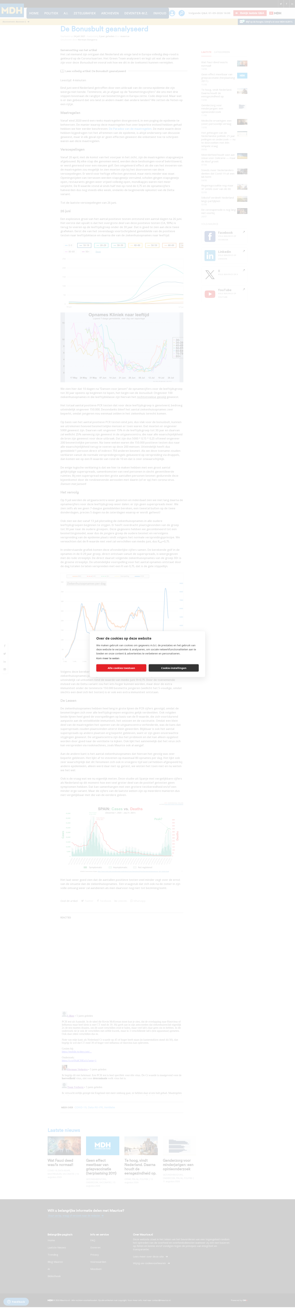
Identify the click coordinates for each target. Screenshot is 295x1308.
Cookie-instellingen (173, 668)
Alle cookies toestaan (121, 668)
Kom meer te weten (107, 658)
